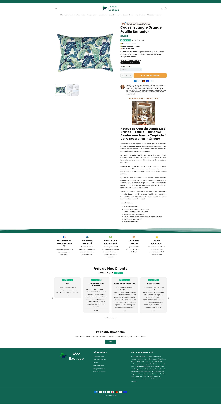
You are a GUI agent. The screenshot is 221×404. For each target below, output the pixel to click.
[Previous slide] (52, 298)
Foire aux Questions (99, 359)
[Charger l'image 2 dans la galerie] (73, 90)
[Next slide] (168, 298)
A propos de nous (99, 369)
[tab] (104, 318)
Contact (96, 362)
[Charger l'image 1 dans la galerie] (60, 90)
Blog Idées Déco (98, 366)
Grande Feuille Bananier (130, 63)
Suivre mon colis (98, 356)
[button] (56, 8)
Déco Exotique (113, 395)
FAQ (110, 342)
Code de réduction (99, 372)
